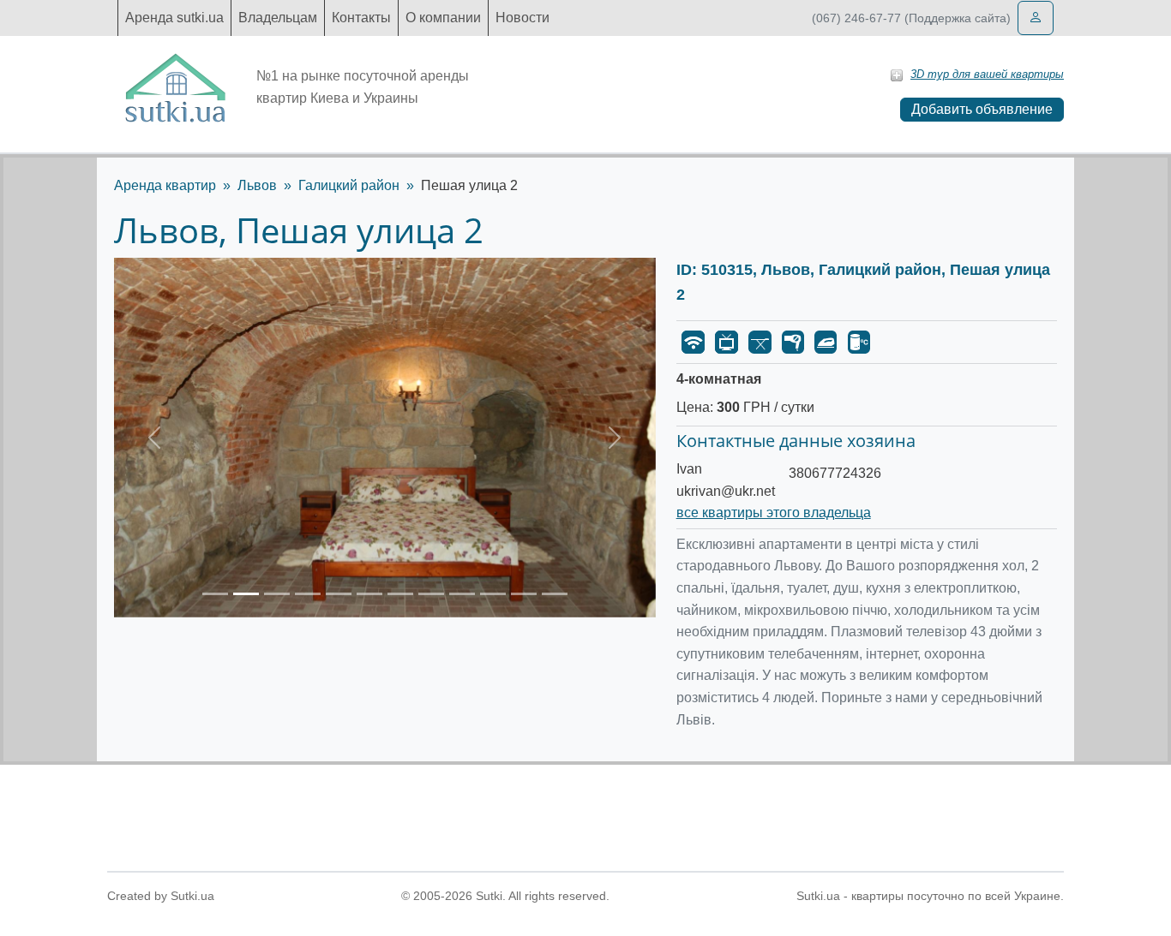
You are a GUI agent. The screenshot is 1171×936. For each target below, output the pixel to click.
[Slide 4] (308, 594)
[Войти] (1036, 18)
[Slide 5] (338, 594)
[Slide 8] (431, 594)
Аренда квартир (165, 185)
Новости (522, 17)
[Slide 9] (462, 594)
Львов (257, 185)
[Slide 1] (215, 594)
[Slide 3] (277, 594)
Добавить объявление (982, 109)
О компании (443, 17)
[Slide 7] (400, 594)
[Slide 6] (369, 594)
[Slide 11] (524, 594)
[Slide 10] (493, 594)
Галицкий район (348, 185)
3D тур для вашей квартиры (987, 74)
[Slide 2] (246, 594)
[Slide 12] (554, 594)
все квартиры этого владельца (773, 512)
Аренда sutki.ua (174, 17)
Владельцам (277, 17)
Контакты (361, 17)
